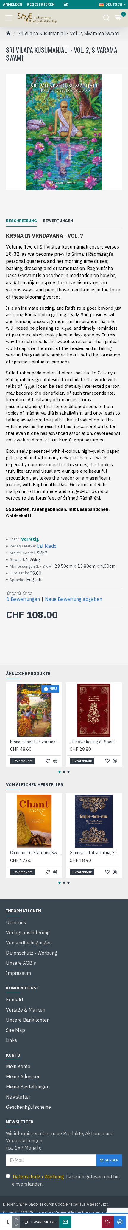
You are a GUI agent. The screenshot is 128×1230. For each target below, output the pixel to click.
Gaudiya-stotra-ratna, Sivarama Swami (95, 852)
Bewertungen (58, 220)
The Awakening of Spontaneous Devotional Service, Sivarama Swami (95, 741)
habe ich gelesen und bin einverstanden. (66, 1180)
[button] (60, 772)
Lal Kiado (47, 546)
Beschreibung (21, 220)
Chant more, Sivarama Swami (35, 852)
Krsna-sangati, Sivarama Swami (35, 741)
